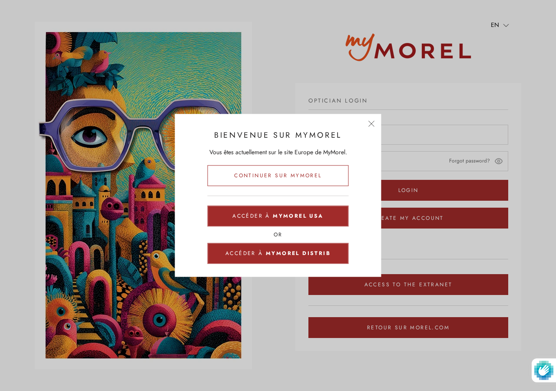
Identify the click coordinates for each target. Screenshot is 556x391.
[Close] (371, 123)
